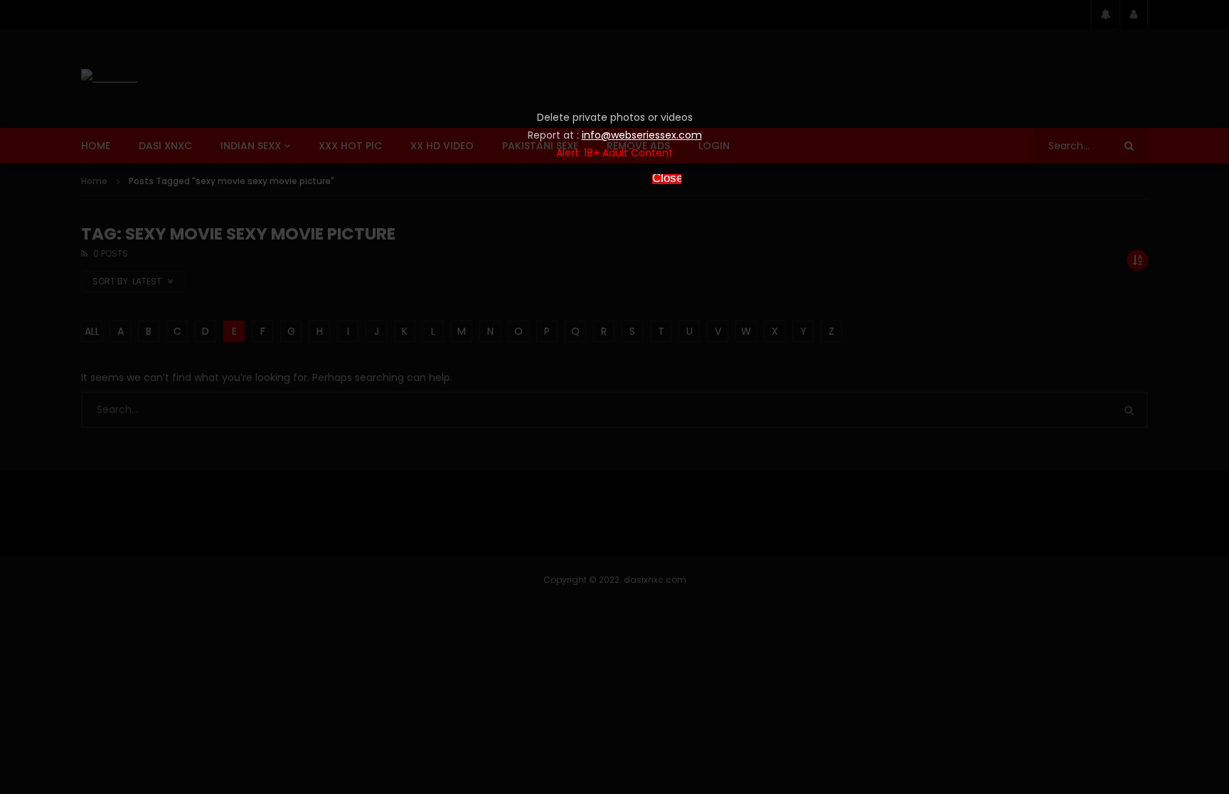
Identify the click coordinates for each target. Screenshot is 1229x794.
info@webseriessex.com (642, 135)
